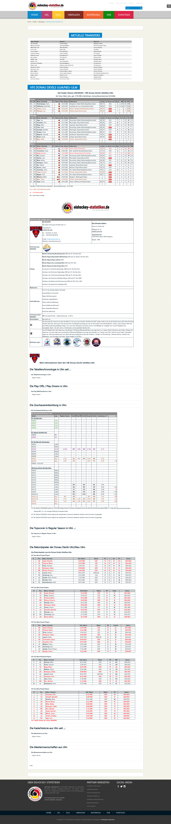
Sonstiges (120, 812)
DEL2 (68, 812)
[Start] (140, 8)
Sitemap (111, 3)
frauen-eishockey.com (93, 792)
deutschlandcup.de (92, 803)
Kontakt (131, 3)
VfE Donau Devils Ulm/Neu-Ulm (53, 87)
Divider (35, 22)
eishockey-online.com (107, 819)
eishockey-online (121, 3)
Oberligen (80, 812)
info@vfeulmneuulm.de (53, 239)
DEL (58, 812)
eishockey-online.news (93, 786)
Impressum (139, 3)
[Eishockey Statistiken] (46, 5)
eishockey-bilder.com (93, 796)
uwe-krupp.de (91, 806)
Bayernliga (41, 22)
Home (29, 22)
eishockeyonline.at (92, 789)
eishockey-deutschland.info (95, 799)
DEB (108, 812)
